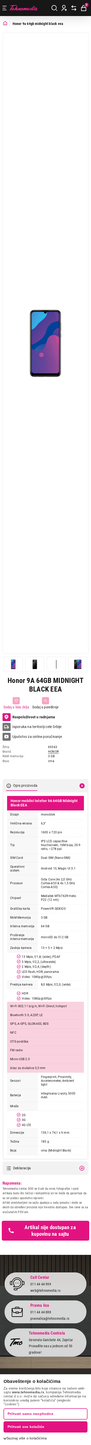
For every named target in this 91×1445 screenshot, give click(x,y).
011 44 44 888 (40, 1312)
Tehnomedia (23, 8)
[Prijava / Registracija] (64, 8)
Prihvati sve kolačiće (26, 1427)
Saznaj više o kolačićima (27, 1438)
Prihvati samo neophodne (30, 1414)
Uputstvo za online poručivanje (37, 737)
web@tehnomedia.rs (45, 1290)
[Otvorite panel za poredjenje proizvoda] (73, 8)
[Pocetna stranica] (5, 23)
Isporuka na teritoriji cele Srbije (37, 727)
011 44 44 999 (40, 1284)
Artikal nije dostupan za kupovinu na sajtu (50, 1230)
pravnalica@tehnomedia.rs (49, 1318)
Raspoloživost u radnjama (33, 717)
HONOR (53, 751)
